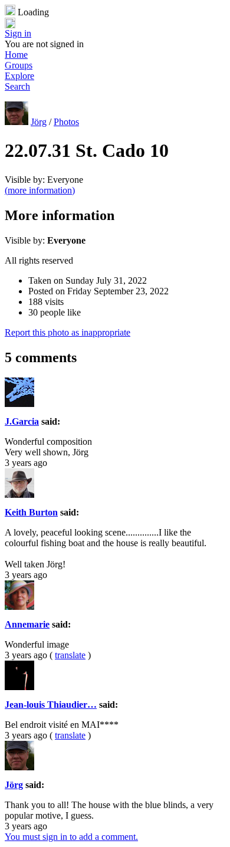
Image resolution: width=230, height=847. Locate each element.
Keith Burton (31, 512)
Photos (66, 122)
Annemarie (27, 624)
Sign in (18, 33)
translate (70, 655)
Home (16, 55)
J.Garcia (22, 421)
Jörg (39, 122)
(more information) (40, 190)
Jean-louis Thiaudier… (51, 705)
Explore (19, 76)
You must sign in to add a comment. (71, 837)
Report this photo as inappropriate (67, 332)
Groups (18, 65)
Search (17, 86)
